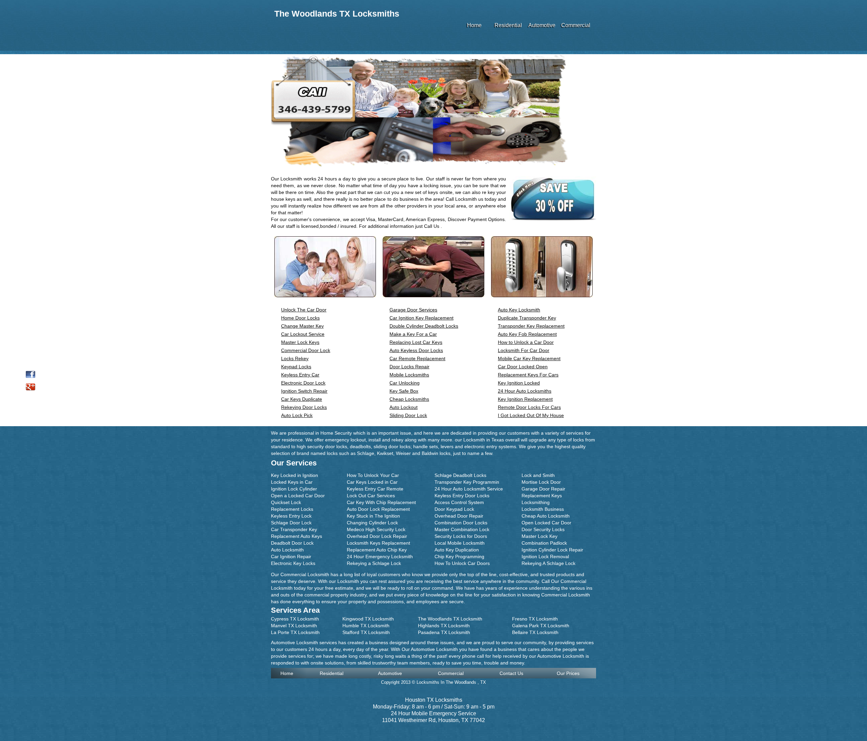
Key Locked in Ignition (294, 475)
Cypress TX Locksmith (295, 619)
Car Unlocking (404, 383)
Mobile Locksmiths (409, 374)
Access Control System (459, 502)
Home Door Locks (300, 318)
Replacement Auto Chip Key (377, 549)
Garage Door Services (413, 309)
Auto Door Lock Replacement (378, 509)
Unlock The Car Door (303, 309)
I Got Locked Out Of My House (531, 415)
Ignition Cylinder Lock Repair (552, 549)
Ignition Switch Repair (304, 391)
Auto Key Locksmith (519, 309)
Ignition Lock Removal (545, 556)
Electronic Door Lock (303, 383)
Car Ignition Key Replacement (421, 318)
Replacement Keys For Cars (528, 374)
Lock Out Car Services (371, 495)
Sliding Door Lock (408, 415)
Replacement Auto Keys (296, 536)
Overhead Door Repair (459, 516)
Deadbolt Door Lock (292, 543)
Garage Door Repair (543, 489)
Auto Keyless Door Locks (416, 350)
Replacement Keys (542, 495)
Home (474, 25)
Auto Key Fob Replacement (527, 334)
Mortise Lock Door (541, 482)
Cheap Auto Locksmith (546, 516)
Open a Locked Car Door (298, 495)
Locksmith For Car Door (523, 350)
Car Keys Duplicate (301, 399)
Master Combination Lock (462, 529)
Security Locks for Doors (461, 536)
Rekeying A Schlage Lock (548, 563)
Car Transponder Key (294, 529)
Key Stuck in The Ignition (373, 516)
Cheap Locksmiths (409, 399)
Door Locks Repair (409, 366)
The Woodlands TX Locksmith (450, 619)
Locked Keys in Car (292, 482)
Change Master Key (302, 326)
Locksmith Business (543, 509)
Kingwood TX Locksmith (368, 619)
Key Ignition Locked (519, 383)
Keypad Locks (296, 366)
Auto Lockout (403, 407)
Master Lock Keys (300, 342)
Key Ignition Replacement (525, 399)
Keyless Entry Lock (291, 516)
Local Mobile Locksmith (460, 543)
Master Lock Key (539, 536)
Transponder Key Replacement (531, 326)
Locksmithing (536, 502)
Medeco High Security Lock (376, 529)
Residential (508, 25)
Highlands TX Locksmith (444, 625)
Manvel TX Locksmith (294, 625)
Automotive (541, 25)
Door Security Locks (543, 529)
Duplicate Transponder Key (527, 318)
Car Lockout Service (302, 334)
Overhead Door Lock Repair (377, 536)
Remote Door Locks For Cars (529, 407)
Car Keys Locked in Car (372, 482)
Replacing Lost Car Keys (415, 342)
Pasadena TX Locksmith (444, 632)
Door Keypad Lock (454, 509)
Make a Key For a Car (413, 334)
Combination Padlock (544, 543)
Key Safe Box (403, 391)
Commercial (575, 25)
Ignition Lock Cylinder (294, 489)
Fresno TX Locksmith (535, 619)
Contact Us (511, 673)
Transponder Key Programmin (467, 482)
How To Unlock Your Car (373, 475)
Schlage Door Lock (291, 522)
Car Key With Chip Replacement (381, 502)
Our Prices (568, 673)
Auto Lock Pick (297, 415)
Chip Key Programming (459, 556)
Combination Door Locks (461, 522)
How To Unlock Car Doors (462, 563)
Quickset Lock (286, 502)
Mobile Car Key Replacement (529, 358)
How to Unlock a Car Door (526, 342)
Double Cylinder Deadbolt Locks (423, 326)
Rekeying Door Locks (304, 407)
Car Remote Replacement (417, 358)
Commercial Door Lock (305, 350)
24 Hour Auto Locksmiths (524, 391)
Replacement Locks (292, 509)
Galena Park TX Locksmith (540, 625)
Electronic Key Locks (293, 563)
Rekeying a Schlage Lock (374, 563)
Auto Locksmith (287, 549)
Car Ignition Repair (291, 556)
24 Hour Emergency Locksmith (380, 556)
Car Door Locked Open (523, 366)
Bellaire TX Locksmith (535, 632)
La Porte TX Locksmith (295, 632)
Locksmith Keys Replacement (378, 543)
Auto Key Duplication (457, 549)
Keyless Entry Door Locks (462, 495)
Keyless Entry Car (300, 374)
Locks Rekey (295, 358)
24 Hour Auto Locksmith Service (469, 489)
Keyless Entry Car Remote (375, 489)
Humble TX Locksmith (365, 625)
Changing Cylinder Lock (372, 522)
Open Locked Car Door (546, 522)
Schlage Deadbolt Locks (460, 475)
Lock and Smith (538, 475)
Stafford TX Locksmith (366, 632)
